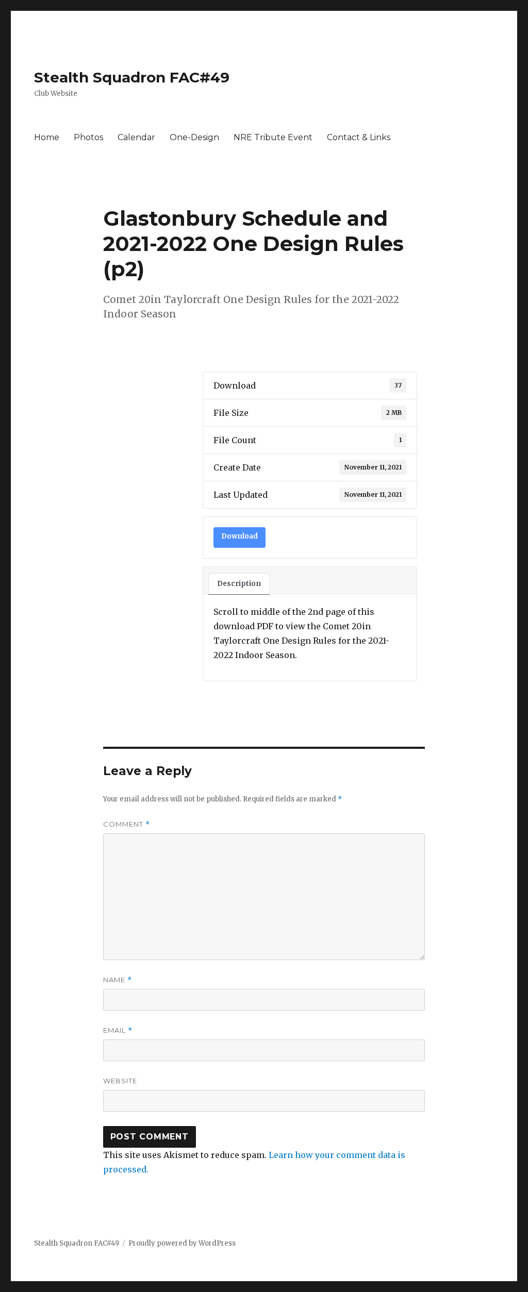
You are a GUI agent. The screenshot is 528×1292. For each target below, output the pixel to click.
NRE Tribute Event (273, 137)
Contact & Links (358, 137)
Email (118, 1030)
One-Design (194, 137)
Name (117, 980)
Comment (126, 824)
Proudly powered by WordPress (182, 1243)
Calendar (136, 137)
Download (239, 536)
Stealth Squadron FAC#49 (131, 77)
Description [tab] (239, 583)
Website (120, 1081)
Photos (88, 137)
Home (46, 137)
